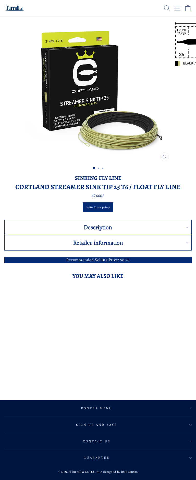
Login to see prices (98, 207)
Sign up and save (96, 425)
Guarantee (97, 458)
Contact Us (97, 441)
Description (98, 227)
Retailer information (98, 242)
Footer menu (97, 408)
